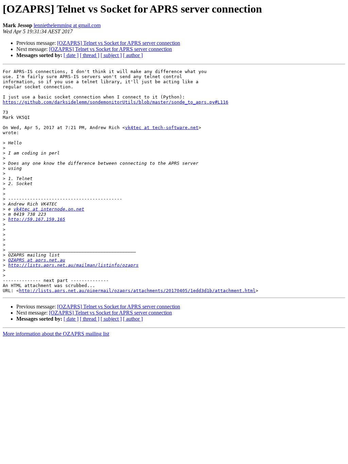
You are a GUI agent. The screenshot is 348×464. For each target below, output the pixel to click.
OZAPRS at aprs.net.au (36, 260)
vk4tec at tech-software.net (161, 127)
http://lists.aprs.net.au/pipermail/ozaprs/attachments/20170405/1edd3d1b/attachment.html (137, 290)
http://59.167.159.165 (36, 219)
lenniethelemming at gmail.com (67, 25)
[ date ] (71, 55)
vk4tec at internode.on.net (49, 209)
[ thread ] (89, 55)
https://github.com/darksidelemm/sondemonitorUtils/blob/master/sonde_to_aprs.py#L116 (115, 102)
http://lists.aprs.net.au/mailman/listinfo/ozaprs (73, 265)
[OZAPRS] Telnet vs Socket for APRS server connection (118, 43)
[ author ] (133, 55)
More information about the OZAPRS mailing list (56, 334)
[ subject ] (111, 55)
